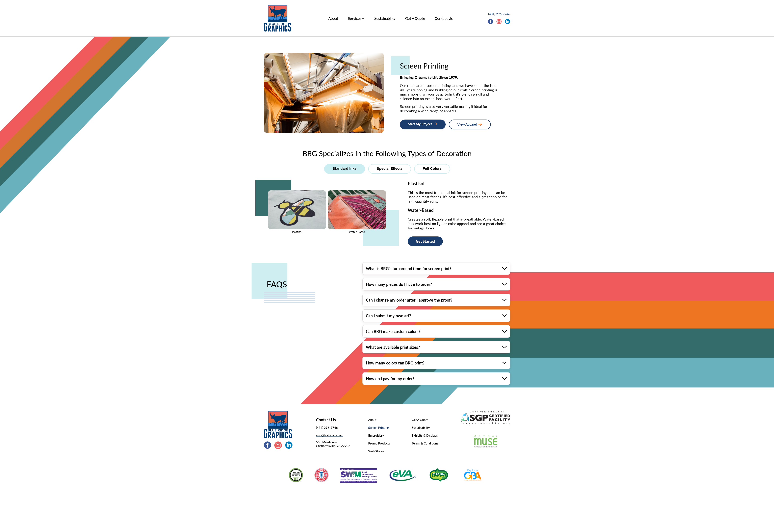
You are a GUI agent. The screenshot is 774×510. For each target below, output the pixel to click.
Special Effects (390, 169)
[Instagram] (499, 22)
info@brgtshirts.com (329, 435)
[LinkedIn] (507, 22)
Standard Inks (345, 169)
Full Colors (432, 169)
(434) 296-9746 (499, 13)
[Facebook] (490, 22)
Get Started (425, 241)
